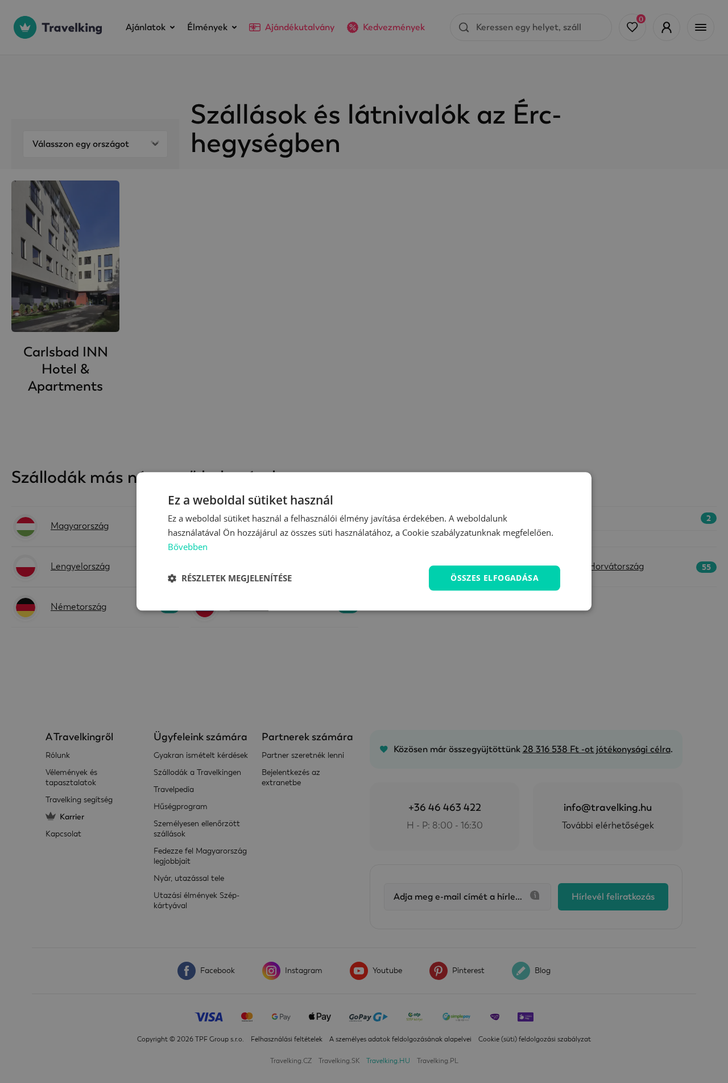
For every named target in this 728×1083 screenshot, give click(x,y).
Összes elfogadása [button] (494, 577)
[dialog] (364, 541)
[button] (230, 578)
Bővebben (188, 546)
